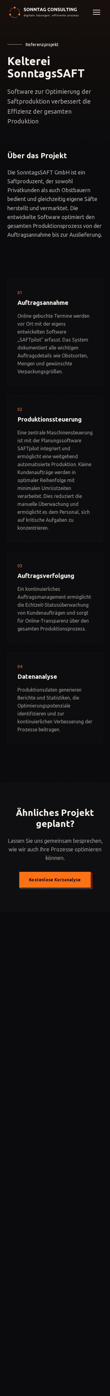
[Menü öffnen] (96, 12)
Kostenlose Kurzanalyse (55, 879)
